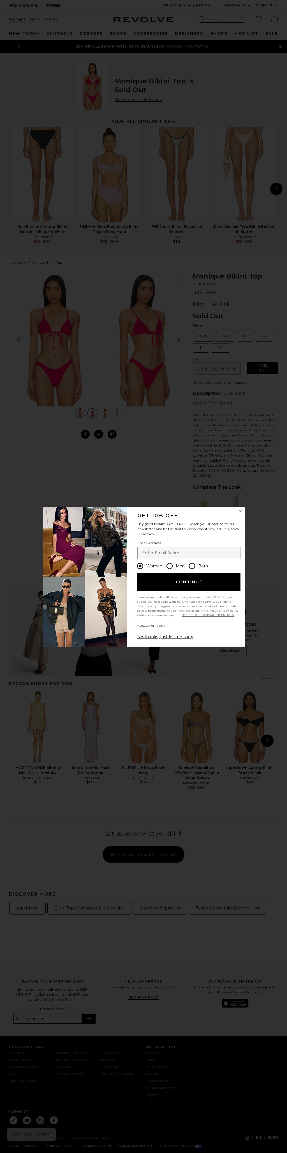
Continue (189, 581)
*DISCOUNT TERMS (151, 626)
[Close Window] (240, 511)
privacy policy (228, 610)
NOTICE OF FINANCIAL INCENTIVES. (208, 615)
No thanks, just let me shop (165, 636)
